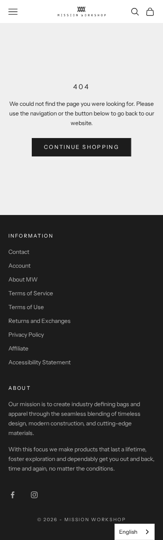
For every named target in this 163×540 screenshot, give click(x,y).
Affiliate (18, 348)
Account (19, 265)
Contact (18, 252)
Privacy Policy (26, 334)
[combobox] (135, 532)
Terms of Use (26, 307)
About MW (23, 279)
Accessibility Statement (39, 362)
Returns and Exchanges (39, 321)
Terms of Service (30, 293)
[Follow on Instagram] (34, 495)
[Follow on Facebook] (12, 495)
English (128, 531)
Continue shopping (81, 146)
